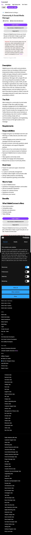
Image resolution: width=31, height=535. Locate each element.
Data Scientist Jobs (9, 517)
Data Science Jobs (9, 488)
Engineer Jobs (8, 391)
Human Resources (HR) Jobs (11, 447)
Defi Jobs (7, 389)
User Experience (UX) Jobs (11, 507)
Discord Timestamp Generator (8, 348)
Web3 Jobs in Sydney (6, 305)
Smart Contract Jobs (10, 394)
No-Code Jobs (8, 413)
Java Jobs (7, 495)
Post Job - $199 (5, 331)
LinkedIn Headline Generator (9, 350)
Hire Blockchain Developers (7, 336)
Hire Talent (24, 4)
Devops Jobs (8, 483)
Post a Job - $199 (12, 7)
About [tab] (25, 241)
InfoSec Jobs (8, 408)
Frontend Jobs (8, 374)
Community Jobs (9, 425)
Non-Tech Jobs (8, 430)
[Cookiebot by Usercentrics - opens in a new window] (22, 238)
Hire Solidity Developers (7, 341)
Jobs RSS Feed (4, 363)
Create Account (5, 329)
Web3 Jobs (3, 314)
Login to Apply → (15, 24)
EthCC (12, 95)
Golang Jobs (7, 526)
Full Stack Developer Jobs (11, 521)
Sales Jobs (7, 442)
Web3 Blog (3, 324)
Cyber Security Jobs (9, 505)
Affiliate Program (5, 356)
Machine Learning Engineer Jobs (12, 480)
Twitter (20, 54)
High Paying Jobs (16, 4)
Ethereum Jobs (8, 423)
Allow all (15, 287)
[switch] (27, 272)
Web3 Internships (5, 317)
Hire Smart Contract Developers (9, 339)
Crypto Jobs (7, 418)
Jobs (2, 4)
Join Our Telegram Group (9, 361)
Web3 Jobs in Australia (6, 308)
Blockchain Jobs (8, 382)
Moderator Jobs (8, 512)
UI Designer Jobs (9, 492)
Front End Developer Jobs (11, 456)
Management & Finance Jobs (12, 411)
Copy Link (14, 31)
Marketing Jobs (8, 444)
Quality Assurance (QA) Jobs (11, 454)
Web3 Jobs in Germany (6, 300)
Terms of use (4, 365)
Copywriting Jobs (9, 473)
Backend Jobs (8, 377)
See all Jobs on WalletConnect (14, 28)
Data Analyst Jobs (9, 519)
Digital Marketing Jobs (10, 509)
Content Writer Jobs (9, 524)
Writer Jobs (7, 427)
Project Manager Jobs (10, 459)
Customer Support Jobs (10, 406)
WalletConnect (9, 12)
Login (3, 7)
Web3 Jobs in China (6, 303)
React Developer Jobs (10, 500)
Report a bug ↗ (4, 368)
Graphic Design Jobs (9, 514)
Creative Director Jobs (10, 468)
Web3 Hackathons (5, 319)
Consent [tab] (5, 241)
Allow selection (16, 292)
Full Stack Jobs (8, 379)
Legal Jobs (7, 476)
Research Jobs (8, 478)
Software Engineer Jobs (10, 529)
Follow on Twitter (7, 358)
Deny (15, 296)
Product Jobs (8, 403)
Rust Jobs (7, 387)
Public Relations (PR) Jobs (11, 437)
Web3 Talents (4, 321)
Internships (7, 4)
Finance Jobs (8, 466)
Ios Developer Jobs (9, 490)
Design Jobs (7, 399)
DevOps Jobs (8, 415)
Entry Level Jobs (8, 531)
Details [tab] (15, 241)
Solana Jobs (7, 420)
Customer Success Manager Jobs (13, 471)
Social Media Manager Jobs (11, 452)
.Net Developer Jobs (9, 497)
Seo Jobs (7, 461)
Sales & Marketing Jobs (10, 401)
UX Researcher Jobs (9, 485)
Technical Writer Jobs (10, 449)
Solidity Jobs (8, 384)
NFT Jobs (7, 396)
